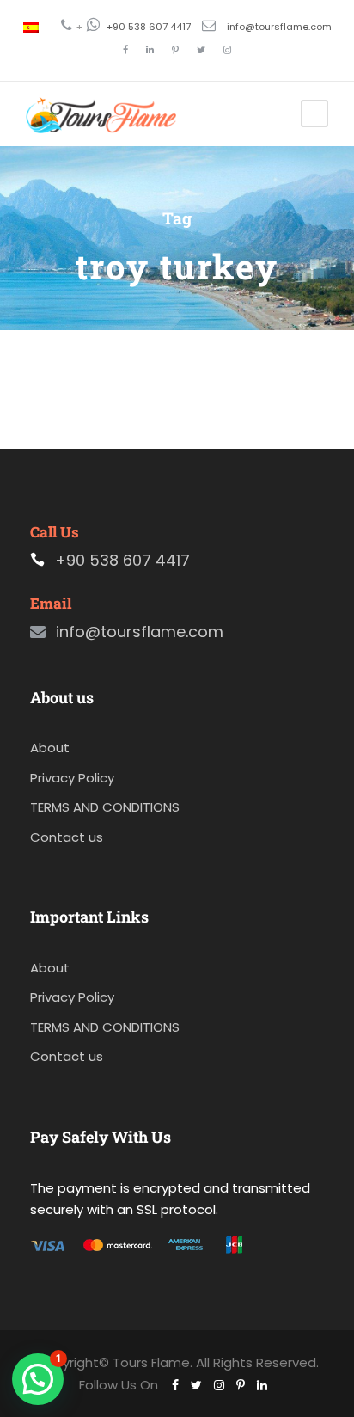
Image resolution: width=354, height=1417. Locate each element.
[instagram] (227, 50)
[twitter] (201, 50)
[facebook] (125, 50)
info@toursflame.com (279, 27)
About (50, 748)
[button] (38, 1379)
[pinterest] (175, 50)
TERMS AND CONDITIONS (105, 807)
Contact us (66, 837)
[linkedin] (150, 50)
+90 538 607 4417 (149, 27)
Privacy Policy (72, 778)
